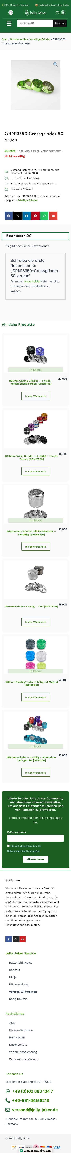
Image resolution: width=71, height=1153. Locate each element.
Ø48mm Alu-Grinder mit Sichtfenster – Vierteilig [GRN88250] (31, 533)
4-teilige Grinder (40, 39)
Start (5, 39)
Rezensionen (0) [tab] (18, 236)
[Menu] (9, 24)
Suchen (60, 23)
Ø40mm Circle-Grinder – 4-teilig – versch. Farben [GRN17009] (31, 458)
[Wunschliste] (58, 12)
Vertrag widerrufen (23, 991)
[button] (9, 216)
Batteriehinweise (20, 962)
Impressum (17, 1037)
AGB (12, 1023)
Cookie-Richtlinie (21, 1030)
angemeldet (32, 281)
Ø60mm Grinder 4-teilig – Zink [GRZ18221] (31, 606)
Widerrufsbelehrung (23, 1052)
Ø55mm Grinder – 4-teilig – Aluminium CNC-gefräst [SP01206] (31, 759)
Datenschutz (18, 1044)
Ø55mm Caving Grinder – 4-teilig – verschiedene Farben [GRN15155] (31, 382)
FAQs (12, 977)
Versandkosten (51, 151)
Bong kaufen (18, 999)
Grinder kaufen (19, 39)
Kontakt (14, 970)
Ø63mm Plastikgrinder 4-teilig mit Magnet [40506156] (31, 683)
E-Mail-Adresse (16, 832)
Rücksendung (18, 984)
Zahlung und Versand (24, 1059)
